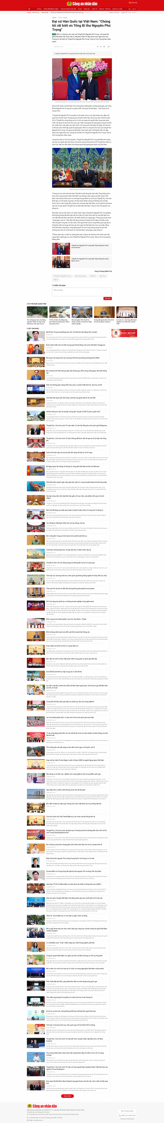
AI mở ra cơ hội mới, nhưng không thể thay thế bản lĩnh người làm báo (71, 1011)
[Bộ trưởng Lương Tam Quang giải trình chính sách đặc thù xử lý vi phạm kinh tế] (36, 849)
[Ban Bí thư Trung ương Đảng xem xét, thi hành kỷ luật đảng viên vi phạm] (36, 336)
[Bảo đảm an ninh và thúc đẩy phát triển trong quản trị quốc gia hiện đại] (36, 663)
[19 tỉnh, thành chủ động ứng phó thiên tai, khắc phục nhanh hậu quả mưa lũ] (59, 312)
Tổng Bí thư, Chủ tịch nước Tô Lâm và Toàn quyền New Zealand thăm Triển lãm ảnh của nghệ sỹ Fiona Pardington (77, 1068)
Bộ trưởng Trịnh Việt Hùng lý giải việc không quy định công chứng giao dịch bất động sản (76, 372)
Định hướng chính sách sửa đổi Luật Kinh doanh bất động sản (68, 632)
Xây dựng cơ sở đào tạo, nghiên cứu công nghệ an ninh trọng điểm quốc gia (73, 774)
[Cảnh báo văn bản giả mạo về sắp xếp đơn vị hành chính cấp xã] (36, 554)
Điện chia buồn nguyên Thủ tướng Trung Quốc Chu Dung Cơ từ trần (70, 858)
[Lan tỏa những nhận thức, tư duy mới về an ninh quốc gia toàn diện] (36, 721)
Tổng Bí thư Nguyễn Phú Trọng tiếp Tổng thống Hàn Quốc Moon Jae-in (90, 260)
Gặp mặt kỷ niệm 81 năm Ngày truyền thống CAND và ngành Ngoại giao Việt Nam (75, 760)
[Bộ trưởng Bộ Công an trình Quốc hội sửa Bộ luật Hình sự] (36, 540)
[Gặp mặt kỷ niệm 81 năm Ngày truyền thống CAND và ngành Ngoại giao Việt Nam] (36, 764)
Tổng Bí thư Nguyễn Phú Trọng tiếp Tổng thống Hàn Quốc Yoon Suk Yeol (90, 246)
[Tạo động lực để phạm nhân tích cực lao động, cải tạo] (36, 527)
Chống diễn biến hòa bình (50, 9)
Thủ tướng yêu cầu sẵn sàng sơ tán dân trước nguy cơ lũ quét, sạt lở (70, 747)
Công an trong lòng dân (68, 9)
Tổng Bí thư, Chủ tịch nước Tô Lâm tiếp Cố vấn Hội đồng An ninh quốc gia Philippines (76, 425)
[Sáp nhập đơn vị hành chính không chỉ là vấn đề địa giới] (36, 794)
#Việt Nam (93, 276)
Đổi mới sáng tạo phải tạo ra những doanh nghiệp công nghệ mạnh (70, 601)
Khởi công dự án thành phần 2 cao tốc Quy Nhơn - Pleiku (66, 619)
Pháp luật (87, 9)
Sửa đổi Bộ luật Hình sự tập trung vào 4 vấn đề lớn (64, 672)
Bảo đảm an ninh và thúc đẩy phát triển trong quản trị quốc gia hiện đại (71, 659)
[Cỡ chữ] (101, 47)
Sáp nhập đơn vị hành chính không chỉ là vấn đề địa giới (65, 790)
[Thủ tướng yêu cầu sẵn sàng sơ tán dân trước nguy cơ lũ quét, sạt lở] (36, 751)
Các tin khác (33, 328)
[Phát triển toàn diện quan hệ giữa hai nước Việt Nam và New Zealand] (36, 1112)
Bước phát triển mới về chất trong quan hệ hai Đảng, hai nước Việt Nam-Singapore (75, 345)
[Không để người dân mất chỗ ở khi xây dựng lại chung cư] (104, 312)
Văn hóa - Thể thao (105, 9)
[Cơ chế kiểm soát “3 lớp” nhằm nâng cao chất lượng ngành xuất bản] (36, 947)
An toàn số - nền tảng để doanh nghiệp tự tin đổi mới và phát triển (126, 322)
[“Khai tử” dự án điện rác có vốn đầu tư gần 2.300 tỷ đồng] (36, 920)
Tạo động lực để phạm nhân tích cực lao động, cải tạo (65, 523)
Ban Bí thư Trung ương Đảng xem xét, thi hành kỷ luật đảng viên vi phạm (71, 332)
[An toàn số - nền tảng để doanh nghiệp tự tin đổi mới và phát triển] (126, 312)
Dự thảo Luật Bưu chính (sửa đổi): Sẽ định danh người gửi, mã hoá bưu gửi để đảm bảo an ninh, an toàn (77, 687)
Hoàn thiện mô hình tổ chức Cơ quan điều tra (62, 646)
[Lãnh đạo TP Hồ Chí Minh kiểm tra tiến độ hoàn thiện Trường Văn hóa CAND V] (36, 888)
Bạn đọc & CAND (117, 9)
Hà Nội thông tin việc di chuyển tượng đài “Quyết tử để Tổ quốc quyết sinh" (73, 412)
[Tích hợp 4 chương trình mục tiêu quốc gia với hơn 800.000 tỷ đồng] (36, 1029)
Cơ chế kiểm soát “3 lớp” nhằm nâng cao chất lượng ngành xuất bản (70, 943)
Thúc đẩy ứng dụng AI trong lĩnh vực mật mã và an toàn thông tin (69, 997)
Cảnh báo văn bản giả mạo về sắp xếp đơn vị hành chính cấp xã (68, 550)
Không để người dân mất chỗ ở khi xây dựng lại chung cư (104, 321)
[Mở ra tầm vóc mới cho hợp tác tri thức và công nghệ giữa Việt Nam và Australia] (36, 973)
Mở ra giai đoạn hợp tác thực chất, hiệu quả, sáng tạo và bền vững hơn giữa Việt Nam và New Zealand (76, 930)
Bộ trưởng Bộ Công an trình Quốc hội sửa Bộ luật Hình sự (66, 536)
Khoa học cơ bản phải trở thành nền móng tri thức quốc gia (60, 12)
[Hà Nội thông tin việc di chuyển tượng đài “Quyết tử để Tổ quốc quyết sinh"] (36, 416)
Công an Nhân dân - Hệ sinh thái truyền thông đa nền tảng (82, 3)
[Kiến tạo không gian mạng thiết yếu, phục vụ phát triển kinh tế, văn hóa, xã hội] (36, 389)
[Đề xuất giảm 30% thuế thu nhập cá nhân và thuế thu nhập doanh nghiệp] (82, 312)
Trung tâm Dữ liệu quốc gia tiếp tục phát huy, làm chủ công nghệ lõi (70, 702)
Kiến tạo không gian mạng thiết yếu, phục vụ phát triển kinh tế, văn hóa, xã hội (74, 385)
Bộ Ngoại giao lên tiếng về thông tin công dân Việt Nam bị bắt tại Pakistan (72, 466)
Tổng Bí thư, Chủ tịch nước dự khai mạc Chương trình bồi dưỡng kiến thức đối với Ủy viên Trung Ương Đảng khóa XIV (76, 832)
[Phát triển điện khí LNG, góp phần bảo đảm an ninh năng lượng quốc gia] (36, 985)
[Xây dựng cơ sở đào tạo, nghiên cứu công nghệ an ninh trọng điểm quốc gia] (36, 778)
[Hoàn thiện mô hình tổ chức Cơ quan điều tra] (36, 650)
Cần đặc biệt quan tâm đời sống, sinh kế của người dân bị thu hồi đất (70, 398)
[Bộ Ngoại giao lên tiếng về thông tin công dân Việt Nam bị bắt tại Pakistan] (36, 470)
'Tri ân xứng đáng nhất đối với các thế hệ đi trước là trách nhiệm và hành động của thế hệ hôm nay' (77, 734)
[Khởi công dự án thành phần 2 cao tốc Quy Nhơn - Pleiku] (36, 623)
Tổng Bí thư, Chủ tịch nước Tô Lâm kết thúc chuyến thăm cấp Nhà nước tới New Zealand (74, 1040)
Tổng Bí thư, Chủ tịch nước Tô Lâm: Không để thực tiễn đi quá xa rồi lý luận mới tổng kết (76, 440)
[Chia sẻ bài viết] (97, 47)
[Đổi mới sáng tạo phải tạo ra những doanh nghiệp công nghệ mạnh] (36, 605)
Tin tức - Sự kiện (62, 17)
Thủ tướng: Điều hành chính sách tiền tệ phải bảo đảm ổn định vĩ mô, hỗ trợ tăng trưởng (75, 1054)
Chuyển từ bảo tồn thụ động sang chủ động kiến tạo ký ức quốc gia (70, 563)
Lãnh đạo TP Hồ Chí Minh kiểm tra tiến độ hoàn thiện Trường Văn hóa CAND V (73, 884)
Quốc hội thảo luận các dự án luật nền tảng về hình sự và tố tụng (69, 452)
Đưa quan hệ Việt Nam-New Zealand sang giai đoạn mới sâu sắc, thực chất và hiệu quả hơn (77, 1082)
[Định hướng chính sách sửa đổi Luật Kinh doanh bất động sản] (36, 636)
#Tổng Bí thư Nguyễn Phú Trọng (62, 276)
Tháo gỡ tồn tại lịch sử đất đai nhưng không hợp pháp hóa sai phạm (70, 588)
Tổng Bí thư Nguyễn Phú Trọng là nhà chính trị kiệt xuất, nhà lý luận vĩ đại (75, 53)
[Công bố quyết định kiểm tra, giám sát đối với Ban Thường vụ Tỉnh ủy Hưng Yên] (36, 960)
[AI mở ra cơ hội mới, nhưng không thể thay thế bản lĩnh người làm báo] (36, 1015)
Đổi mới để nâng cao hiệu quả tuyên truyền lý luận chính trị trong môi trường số (74, 510)
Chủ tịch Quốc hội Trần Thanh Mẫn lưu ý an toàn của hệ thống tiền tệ (70, 817)
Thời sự (39, 9)
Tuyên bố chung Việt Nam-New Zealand (60, 1095)
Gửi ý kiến (107, 298)
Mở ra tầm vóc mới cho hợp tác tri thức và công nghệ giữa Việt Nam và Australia (75, 969)
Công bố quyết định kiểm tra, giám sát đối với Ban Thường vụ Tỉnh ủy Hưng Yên (74, 956)
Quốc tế (94, 9)
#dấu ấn (56, 280)
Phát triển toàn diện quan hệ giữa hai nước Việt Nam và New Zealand (70, 1108)
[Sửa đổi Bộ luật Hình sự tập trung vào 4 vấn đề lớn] (36, 676)
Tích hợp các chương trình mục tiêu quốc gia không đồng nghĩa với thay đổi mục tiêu (76, 576)
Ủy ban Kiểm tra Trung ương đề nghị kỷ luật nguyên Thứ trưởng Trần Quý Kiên (73, 871)
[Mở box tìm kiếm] (129, 9)
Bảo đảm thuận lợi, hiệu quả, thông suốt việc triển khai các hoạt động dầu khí (73, 804)
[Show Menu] (29, 9)
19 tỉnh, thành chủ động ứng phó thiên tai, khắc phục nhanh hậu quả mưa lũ (59, 322)
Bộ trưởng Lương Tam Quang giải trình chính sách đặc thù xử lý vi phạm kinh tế (74, 845)
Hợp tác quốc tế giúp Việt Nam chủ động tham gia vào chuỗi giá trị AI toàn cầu (74, 898)
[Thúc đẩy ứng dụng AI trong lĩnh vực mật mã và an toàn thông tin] (36, 1001)
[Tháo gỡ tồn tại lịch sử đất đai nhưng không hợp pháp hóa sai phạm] (36, 593)
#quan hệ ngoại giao (80, 276)
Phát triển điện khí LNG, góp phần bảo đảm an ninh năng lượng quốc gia (71, 981)
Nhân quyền (38, 12)
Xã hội (80, 9)
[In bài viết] (104, 47)
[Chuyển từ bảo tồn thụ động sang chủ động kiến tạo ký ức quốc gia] (36, 567)
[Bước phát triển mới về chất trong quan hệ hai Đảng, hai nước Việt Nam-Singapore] (36, 349)
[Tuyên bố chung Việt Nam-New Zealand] (36, 1099)
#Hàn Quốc (103, 276)
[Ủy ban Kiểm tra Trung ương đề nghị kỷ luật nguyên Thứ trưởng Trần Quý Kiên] (36, 875)
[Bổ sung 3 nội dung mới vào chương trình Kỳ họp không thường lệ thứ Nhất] (36, 362)
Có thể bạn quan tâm (37, 304)
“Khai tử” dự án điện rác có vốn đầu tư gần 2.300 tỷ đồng (66, 916)
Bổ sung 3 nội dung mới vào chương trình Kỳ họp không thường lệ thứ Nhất (72, 358)
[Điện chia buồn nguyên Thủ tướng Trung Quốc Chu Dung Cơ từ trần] (36, 862)
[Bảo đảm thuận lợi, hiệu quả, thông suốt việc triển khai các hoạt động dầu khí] (36, 808)
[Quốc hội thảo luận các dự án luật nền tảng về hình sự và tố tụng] (36, 457)
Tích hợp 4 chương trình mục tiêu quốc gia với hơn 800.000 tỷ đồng (70, 1025)
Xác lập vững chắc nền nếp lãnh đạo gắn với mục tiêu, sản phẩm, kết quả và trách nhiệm (75, 497)
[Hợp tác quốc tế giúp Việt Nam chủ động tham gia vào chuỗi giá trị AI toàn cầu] (36, 902)
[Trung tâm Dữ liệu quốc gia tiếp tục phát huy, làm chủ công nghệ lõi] (36, 706)
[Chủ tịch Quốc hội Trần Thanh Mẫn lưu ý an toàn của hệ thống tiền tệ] (36, 821)
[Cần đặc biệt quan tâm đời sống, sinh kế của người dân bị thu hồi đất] (36, 402)
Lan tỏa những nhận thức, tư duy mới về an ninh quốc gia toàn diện (70, 717)
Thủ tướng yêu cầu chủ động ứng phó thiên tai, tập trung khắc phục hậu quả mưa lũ (36, 322)
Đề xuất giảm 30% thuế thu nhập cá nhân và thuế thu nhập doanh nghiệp (82, 322)
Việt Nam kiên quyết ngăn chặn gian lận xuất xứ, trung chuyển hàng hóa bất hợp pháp (76, 482)
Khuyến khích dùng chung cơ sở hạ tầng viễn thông (64, 1121)
